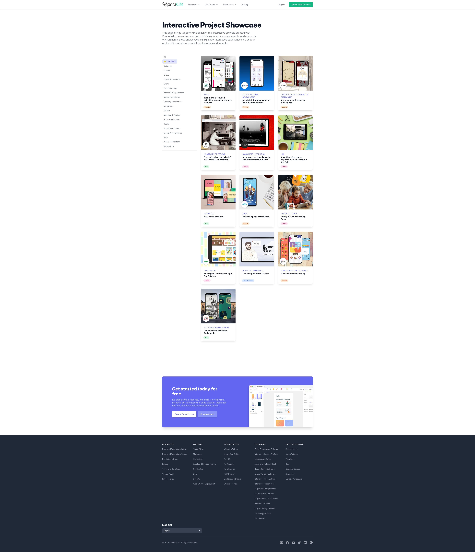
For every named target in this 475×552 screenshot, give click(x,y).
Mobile (167, 111)
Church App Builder (263, 513)
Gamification (198, 469)
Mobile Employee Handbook (255, 216)
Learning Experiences (173, 102)
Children (167, 70)
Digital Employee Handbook (266, 499)
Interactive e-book (262, 504)
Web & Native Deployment (204, 484)
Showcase (290, 474)
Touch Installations (172, 128)
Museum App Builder (263, 459)
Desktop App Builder (232, 479)
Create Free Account (301, 4)
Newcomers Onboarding (293, 273)
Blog (287, 464)
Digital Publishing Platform (265, 489)
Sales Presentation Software (266, 449)
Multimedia (197, 454)
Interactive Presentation (264, 484)
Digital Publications (172, 79)
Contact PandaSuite (294, 479)
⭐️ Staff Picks (170, 61)
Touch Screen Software (265, 469)
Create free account (184, 414)
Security (196, 479)
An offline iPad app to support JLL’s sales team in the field (294, 159)
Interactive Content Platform (266, 454)
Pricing (244, 4)
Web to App (169, 146)
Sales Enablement (171, 119)
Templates (290, 459)
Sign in (282, 4)
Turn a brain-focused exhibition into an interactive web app (218, 100)
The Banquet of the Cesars (255, 273)
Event (166, 84)
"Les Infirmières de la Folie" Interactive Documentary (217, 158)
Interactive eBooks (172, 97)
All (165, 57)
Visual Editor (198, 449)
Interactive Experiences (174, 93)
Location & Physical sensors (204, 464)
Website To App (230, 484)
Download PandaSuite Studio (174, 449)
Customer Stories (293, 469)
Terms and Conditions (171, 469)
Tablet (166, 124)
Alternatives (260, 518)
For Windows (229, 469)
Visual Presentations (173, 133)
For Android (229, 464)
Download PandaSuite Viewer (174, 454)
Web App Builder (231, 449)
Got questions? (207, 414)
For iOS (227, 459)
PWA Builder (229, 474)
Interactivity (198, 459)
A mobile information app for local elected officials (256, 101)
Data (195, 474)
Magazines (168, 106)
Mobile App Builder (232, 454)
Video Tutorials (292, 454)
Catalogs (168, 66)
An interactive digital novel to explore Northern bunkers (256, 158)
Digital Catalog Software (265, 509)
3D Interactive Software (264, 494)
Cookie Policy (168, 474)
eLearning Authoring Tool (265, 464)
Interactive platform (213, 216)
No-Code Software (170, 459)
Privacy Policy (168, 479)
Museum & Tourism (172, 115)
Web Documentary (172, 142)
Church (167, 75)
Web (166, 137)
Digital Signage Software (265, 474)
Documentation (292, 449)
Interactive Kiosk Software (266, 479)
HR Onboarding (170, 88)
